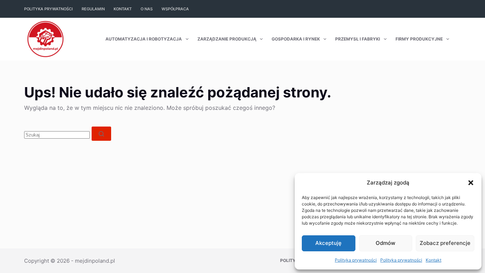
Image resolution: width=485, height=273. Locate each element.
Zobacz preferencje (445, 243)
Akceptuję (328, 243)
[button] (470, 182)
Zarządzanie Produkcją (226, 39)
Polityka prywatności (356, 260)
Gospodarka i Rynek (296, 39)
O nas (147, 8)
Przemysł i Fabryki (357, 39)
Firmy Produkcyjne (419, 39)
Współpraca (175, 8)
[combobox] (57, 135)
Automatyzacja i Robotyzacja (143, 39)
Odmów (385, 243)
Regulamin (93, 8)
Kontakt (433, 260)
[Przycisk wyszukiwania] (101, 134)
